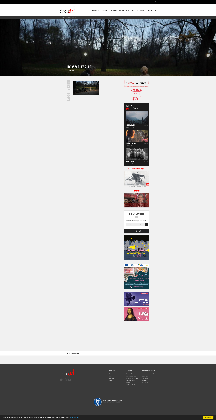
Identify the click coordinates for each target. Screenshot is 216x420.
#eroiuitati (134, 10)
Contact (111, 380)
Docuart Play (95, 10)
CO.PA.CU (145, 376)
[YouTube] (69, 380)
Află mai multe (73, 417)
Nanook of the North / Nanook (137, 187)
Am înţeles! (208, 417)
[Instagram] (65, 380)
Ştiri (127, 10)
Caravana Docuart (131, 373)
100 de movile (130, 125)
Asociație (111, 378)
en (155, 1)
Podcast (121, 10)
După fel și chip (131, 143)
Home (63, 17)
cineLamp (142, 10)
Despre (111, 373)
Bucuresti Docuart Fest (132, 378)
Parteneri (111, 376)
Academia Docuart (131, 376)
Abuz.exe (144, 380)
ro (151, 1)
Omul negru (130, 162)
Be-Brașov (145, 378)
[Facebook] (61, 380)
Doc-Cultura (105, 10)
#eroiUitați (145, 383)
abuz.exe (150, 10)
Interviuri (114, 10)
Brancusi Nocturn (130, 384)
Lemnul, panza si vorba (148, 373)
